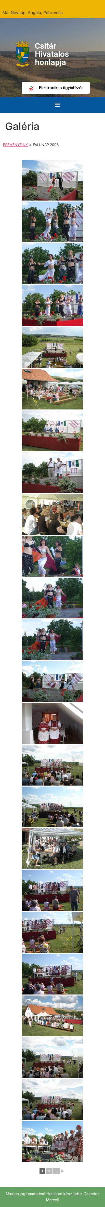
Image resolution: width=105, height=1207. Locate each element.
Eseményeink (15, 144)
